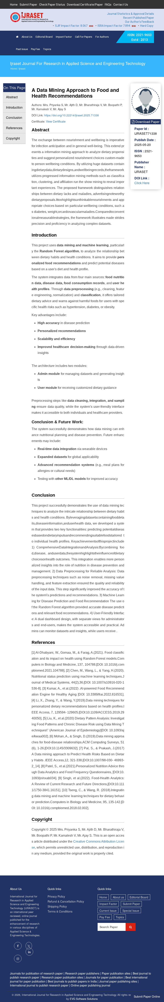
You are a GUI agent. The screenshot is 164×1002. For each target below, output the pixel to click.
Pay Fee (35, 49)
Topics (47, 49)
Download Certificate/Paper (85, 4)
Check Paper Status (52, 4)
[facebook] (18, 946)
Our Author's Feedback (139, 21)
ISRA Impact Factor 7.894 (106, 25)
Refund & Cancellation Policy (66, 901)
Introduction (14, 107)
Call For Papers (83, 36)
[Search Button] (131, 927)
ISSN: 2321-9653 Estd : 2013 (139, 37)
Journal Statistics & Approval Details (130, 13)
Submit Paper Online (147, 996)
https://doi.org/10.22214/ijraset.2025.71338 (71, 115)
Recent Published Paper (138, 17)
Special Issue (130, 911)
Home (14, 4)
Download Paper (147, 121)
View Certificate (56, 121)
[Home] (17, 37)
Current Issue (108, 911)
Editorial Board (44, 36)
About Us (27, 36)
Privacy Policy (56, 896)
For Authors (102, 36)
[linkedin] (29, 952)
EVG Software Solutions (84, 999)
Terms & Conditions (60, 911)
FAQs (108, 4)
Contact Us (120, 4)
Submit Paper (28, 4)
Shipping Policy (57, 906)
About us (118, 897)
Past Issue (22, 49)
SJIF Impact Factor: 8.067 (63, 25)
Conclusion (14, 117)
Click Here (141, 183)
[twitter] (29, 946)
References (14, 128)
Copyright (13, 138)
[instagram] (18, 958)
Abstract (12, 97)
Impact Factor (64, 36)
